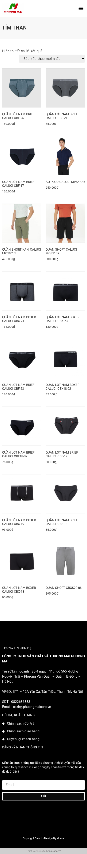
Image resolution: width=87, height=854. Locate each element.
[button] (81, 8)
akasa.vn (55, 851)
